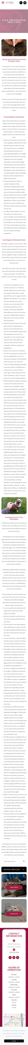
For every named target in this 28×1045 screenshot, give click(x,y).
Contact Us (14, 913)
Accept (14, 1041)
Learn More (14, 887)
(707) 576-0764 (14, 952)
